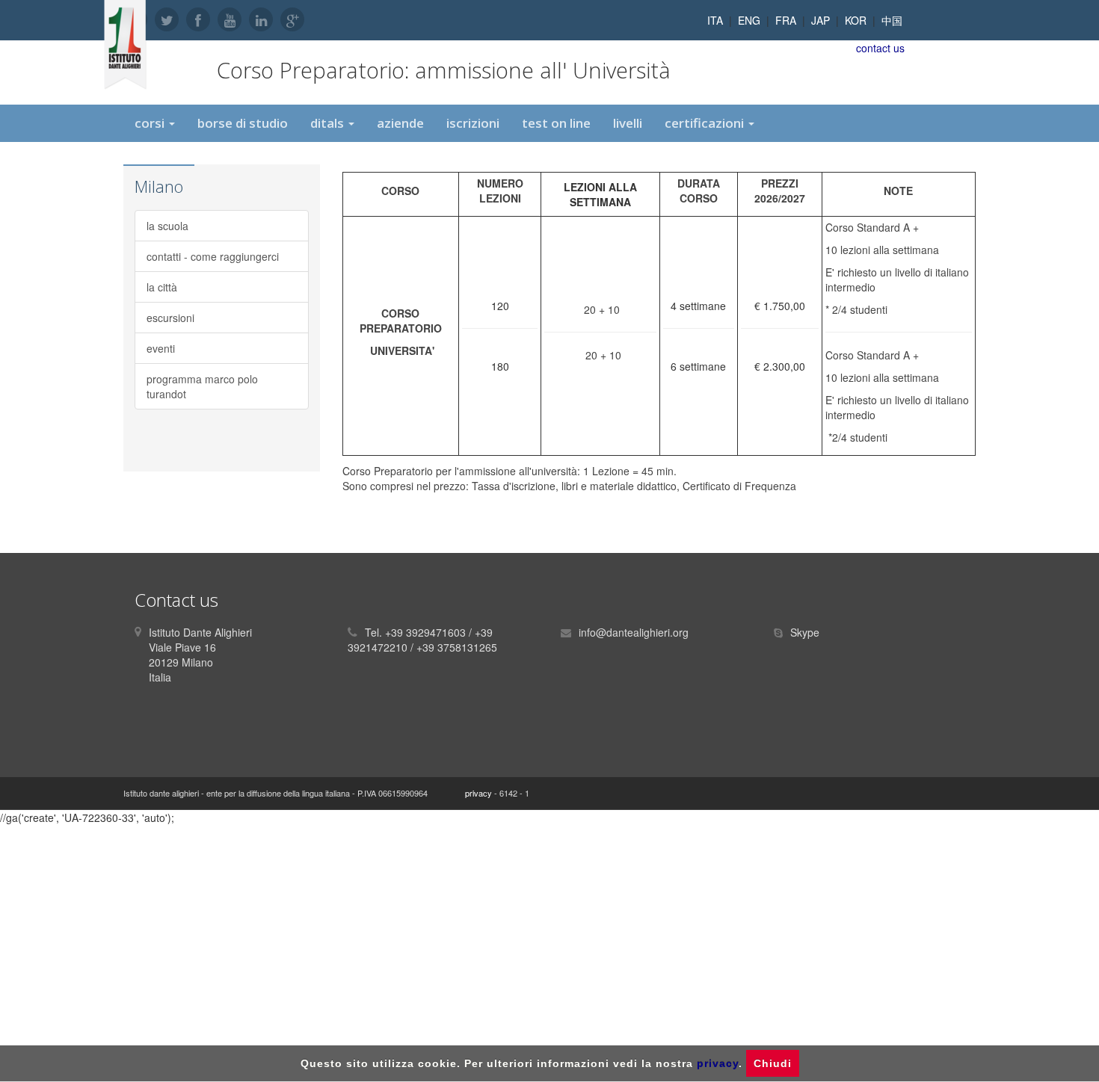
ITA (715, 20)
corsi (151, 123)
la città (162, 286)
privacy (478, 793)
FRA (785, 20)
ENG (749, 20)
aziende (400, 123)
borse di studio (242, 123)
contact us (880, 47)
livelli (627, 123)
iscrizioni (472, 123)
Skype (804, 632)
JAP (820, 20)
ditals (328, 123)
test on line (556, 123)
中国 (891, 20)
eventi (161, 348)
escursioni (170, 317)
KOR (855, 20)
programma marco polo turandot (202, 386)
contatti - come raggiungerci (213, 256)
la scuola (167, 225)
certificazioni (706, 123)
